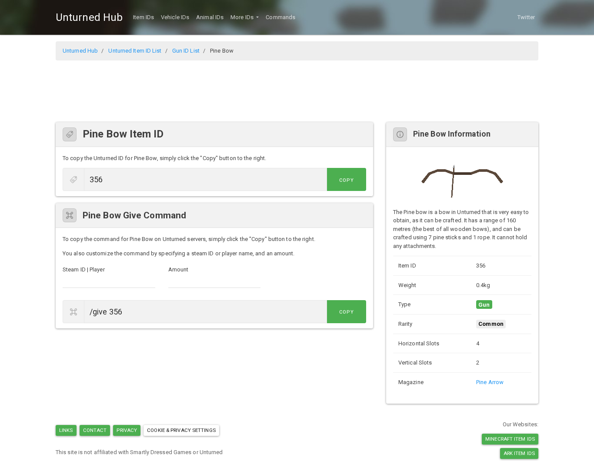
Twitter (526, 17)
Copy (346, 180)
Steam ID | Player (84, 269)
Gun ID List (186, 50)
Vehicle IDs (175, 17)
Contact (95, 430)
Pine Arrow (490, 382)
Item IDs (143, 17)
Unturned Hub (89, 17)
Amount (178, 269)
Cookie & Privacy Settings (181, 430)
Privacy (127, 430)
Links (66, 430)
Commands (280, 17)
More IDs (242, 17)
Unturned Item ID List (134, 50)
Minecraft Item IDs (510, 439)
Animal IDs (210, 17)
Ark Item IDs (519, 453)
